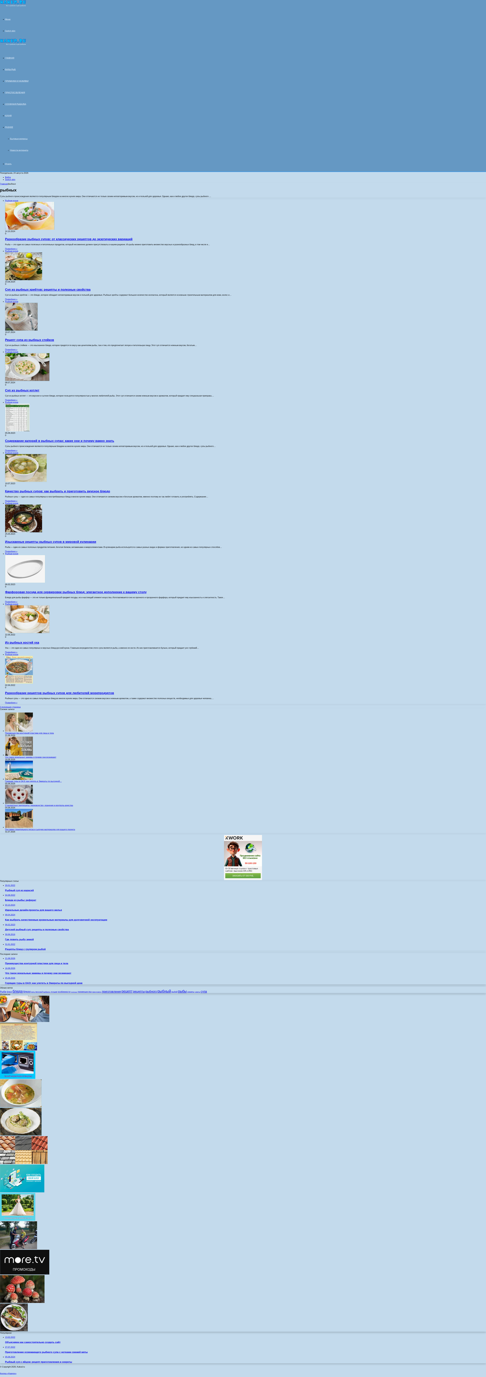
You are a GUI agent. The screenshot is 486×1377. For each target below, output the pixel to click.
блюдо (27, 991)
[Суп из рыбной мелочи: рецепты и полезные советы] (21, 1106)
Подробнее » (11, 249)
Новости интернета (19, 150)
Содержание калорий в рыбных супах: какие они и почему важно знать (59, 440)
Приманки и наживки (16, 81)
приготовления (111, 991)
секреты (190, 992)
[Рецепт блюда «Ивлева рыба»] (21, 1135)
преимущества (85, 992)
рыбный (164, 991)
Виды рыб (10, 69)
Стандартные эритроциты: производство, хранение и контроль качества (39, 805)
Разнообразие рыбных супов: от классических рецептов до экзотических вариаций (69, 239)
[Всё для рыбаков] (13, 6)
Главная (4, 184)
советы (197, 992)
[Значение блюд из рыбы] (18, 1050)
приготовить (96, 992)
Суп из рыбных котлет (22, 390)
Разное (9, 127)
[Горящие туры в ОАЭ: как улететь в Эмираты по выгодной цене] (19, 779)
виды (33, 992)
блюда (18, 991)
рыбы (182, 991)
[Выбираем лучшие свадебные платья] (17, 1220)
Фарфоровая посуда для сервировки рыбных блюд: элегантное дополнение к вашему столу (76, 592)
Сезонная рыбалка (15, 104)
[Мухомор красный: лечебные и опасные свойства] (22, 1302)
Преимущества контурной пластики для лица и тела (29, 733)
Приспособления (15, 93)
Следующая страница (10, 707)
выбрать (46, 992)
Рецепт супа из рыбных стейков (29, 340)
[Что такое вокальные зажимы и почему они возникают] (19, 755)
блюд (9, 992)
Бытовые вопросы (19, 139)
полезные (74, 992)
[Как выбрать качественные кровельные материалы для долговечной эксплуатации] (24, 1163)
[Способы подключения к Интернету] (17, 1078)
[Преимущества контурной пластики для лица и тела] (19, 731)
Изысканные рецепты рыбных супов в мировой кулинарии (50, 541)
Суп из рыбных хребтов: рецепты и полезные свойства (47, 289)
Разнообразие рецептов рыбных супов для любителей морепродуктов (59, 693)
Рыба (3, 991)
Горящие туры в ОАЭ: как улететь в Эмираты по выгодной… (33, 781)
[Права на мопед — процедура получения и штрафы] (18, 1248)
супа (204, 991)
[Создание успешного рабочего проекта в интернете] (22, 1192)
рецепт (127, 991)
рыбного (151, 991)
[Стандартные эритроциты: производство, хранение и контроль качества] (19, 803)
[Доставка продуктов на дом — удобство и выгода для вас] (24, 1021)
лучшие (54, 992)
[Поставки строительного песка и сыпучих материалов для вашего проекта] (19, 827)
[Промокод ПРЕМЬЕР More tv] (24, 1274)
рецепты (139, 991)
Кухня (8, 116)
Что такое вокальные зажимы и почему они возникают (30, 757)
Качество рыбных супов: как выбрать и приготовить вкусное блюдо (57, 491)
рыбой (174, 992)
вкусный (39, 992)
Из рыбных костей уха (22, 642)
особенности (64, 991)
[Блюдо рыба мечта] (14, 1331)
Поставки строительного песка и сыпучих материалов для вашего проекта (40, 829)
